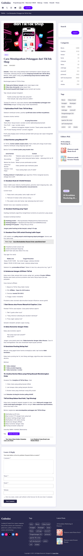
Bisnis (6, 54)
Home (3, 13)
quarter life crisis (67, 120)
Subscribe (28, 7)
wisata (63, 84)
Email (6, 483)
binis (31, 524)
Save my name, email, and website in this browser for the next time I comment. (29, 497)
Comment (7, 458)
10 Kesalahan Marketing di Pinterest (65, 144)
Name (6, 476)
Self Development (66, 78)
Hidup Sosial (72, 100)
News (62, 64)
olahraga (63, 68)
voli (62, 81)
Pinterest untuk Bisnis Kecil (72, 532)
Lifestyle (63, 61)
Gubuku (6, 2)
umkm (63, 127)
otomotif (63, 71)
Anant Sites (55, 553)
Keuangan (15, 433)
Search (75, 33)
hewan (63, 54)
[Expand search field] (20, 7)
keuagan (64, 103)
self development (67, 123)
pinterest (63, 74)
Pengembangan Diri (68, 113)
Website (6, 490)
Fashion (63, 51)
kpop (62, 58)
